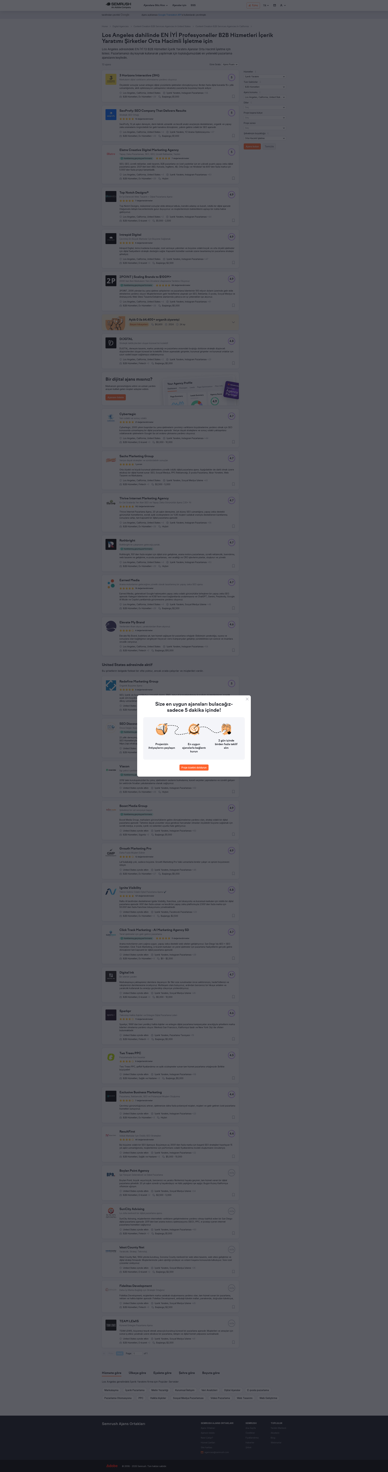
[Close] (247, 699)
